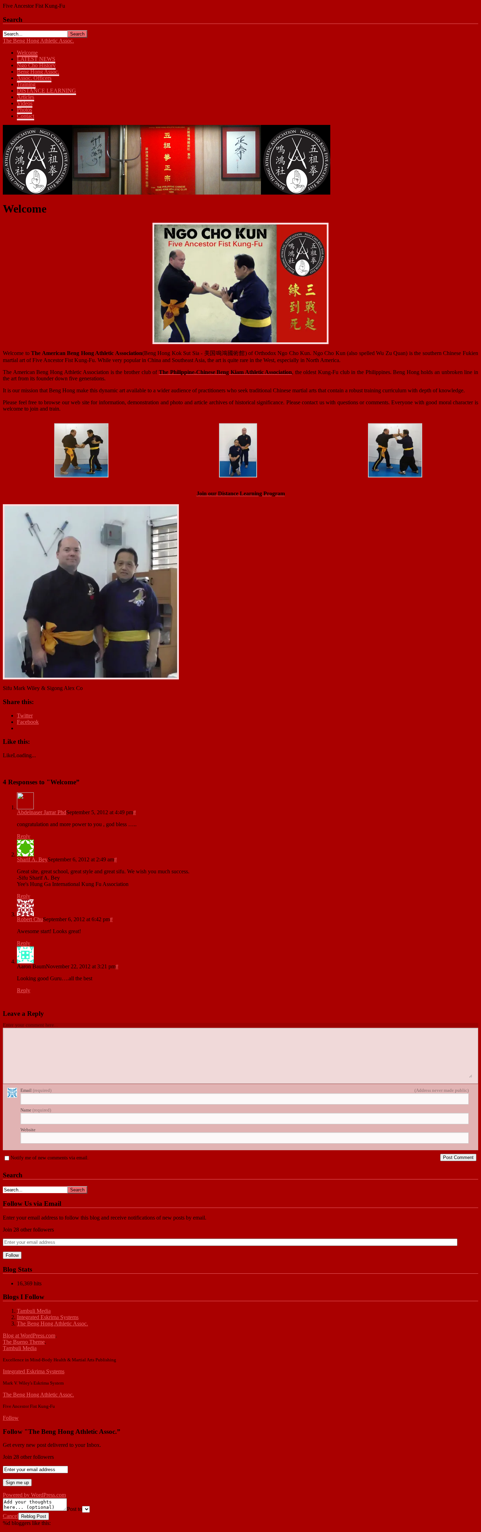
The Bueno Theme (24, 1342)
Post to (74, 1509)
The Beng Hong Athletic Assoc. (38, 41)
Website (28, 1129)
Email (35, 1090)
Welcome (27, 53)
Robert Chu (30, 919)
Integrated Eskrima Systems (48, 1317)
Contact (25, 116)
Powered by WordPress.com (34, 1495)
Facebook (28, 722)
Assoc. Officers (34, 78)
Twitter (25, 715)
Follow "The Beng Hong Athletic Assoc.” (61, 1431)
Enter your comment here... (30, 1025)
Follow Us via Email (32, 1203)
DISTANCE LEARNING (46, 91)
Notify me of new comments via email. (50, 1158)
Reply (23, 836)
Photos (24, 110)
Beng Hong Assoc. (38, 72)
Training (26, 84)
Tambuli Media (34, 1311)
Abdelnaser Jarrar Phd (41, 812)
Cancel (10, 1516)
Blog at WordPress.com (29, 1335)
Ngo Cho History (36, 65)
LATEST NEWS (36, 59)
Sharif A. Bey (32, 859)
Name (35, 1110)
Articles (25, 97)
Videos (24, 103)
